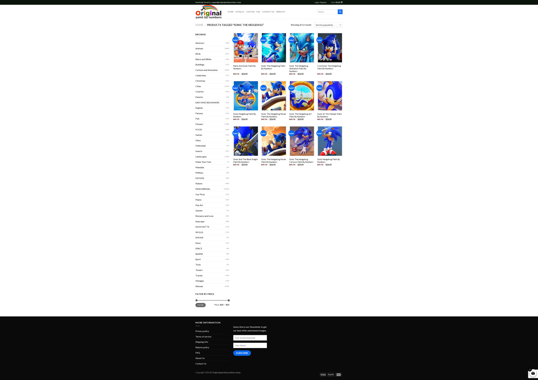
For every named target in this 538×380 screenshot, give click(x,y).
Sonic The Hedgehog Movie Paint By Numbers (273, 115)
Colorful (199, 91)
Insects (198, 151)
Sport (198, 259)
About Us (200, 358)
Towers (199, 270)
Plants (198, 199)
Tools (198, 264)
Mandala (199, 167)
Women (199, 286)
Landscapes (201, 156)
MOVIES (199, 178)
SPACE (198, 248)
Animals (199, 48)
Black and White (203, 59)
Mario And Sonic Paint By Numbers (244, 67)
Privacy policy (202, 331)
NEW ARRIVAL (202, 189)
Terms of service (203, 336)
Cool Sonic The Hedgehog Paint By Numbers (329, 67)
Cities (198, 86)
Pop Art (199, 205)
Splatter (199, 253)
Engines (199, 107)
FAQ (258, 12)
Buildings (199, 64)
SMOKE (199, 237)
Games (198, 134)
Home (230, 12)
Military (199, 172)
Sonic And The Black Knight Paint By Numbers (245, 160)
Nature (198, 183)
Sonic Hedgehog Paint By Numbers (244, 115)
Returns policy (202, 347)
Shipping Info (201, 342)
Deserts (199, 97)
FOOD (198, 129)
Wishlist (280, 12)
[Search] (340, 11)
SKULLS (199, 232)
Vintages (199, 280)
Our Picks (200, 194)
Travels (199, 275)
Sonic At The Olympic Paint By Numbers (329, 115)
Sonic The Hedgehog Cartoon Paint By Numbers (301, 160)
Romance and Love (204, 216)
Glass (198, 140)
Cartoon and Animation (206, 70)
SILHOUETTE (202, 226)
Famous (199, 113)
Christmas (200, 80)
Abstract (199, 43)
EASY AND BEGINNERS (207, 102)
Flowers (199, 124)
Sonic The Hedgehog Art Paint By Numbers (300, 115)
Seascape (199, 221)
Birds (198, 53)
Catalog (239, 12)
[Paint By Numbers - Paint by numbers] (209, 12)
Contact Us (268, 12)
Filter (200, 305)
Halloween (200, 145)
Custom (250, 12)
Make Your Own (203, 162)
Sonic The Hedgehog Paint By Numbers (273, 67)
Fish (197, 118)
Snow (198, 243)
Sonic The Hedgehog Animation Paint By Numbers (298, 68)
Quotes (199, 210)
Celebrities (200, 75)
